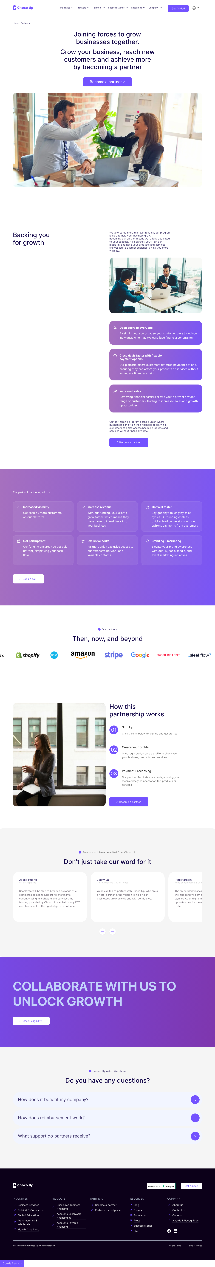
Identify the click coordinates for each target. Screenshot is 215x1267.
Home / (17, 23)
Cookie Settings (12, 1263)
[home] (23, 7)
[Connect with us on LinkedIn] (175, 1231)
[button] (195, 8)
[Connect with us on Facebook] (169, 1231)
